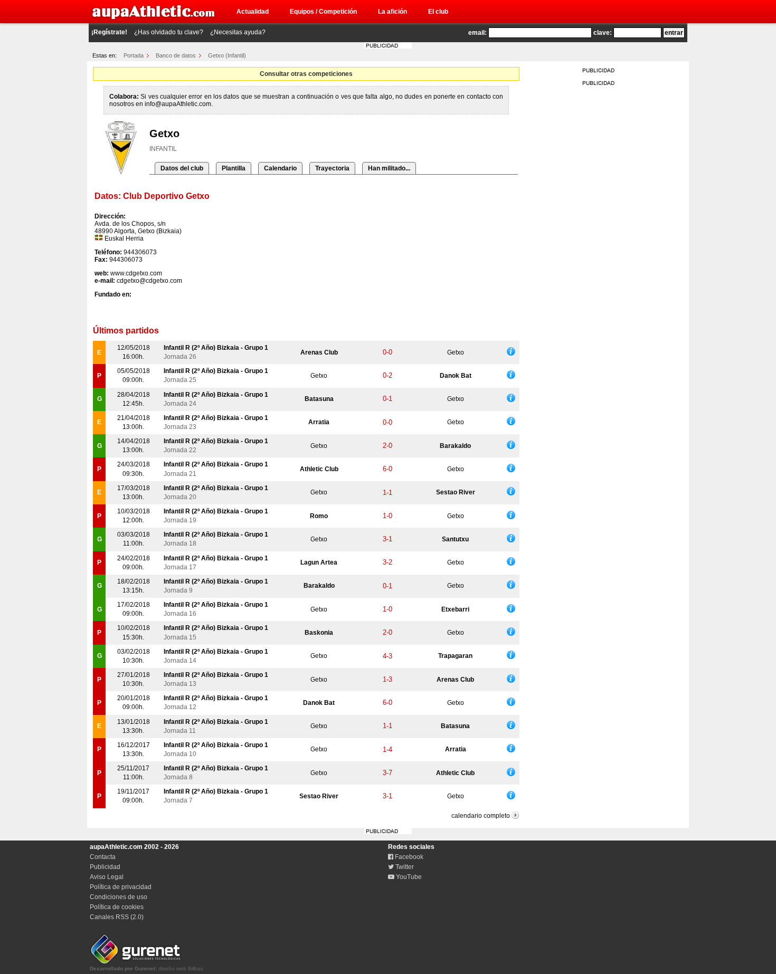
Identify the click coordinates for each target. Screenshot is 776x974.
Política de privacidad (121, 887)
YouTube (408, 877)
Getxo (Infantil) (227, 55)
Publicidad (105, 867)
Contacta (103, 857)
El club (438, 11)
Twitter (404, 867)
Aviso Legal (107, 877)
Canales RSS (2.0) (117, 917)
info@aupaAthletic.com (178, 104)
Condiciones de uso (118, 897)
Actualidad (252, 11)
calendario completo (480, 815)
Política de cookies (117, 907)
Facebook (408, 857)
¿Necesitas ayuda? (238, 32)
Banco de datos (176, 55)
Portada (134, 55)
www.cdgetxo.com (136, 273)
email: (477, 32)
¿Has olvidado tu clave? (168, 32)
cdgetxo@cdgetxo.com (149, 280)
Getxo (455, 352)
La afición (392, 11)
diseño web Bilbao (146, 968)
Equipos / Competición (323, 11)
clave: (602, 32)
